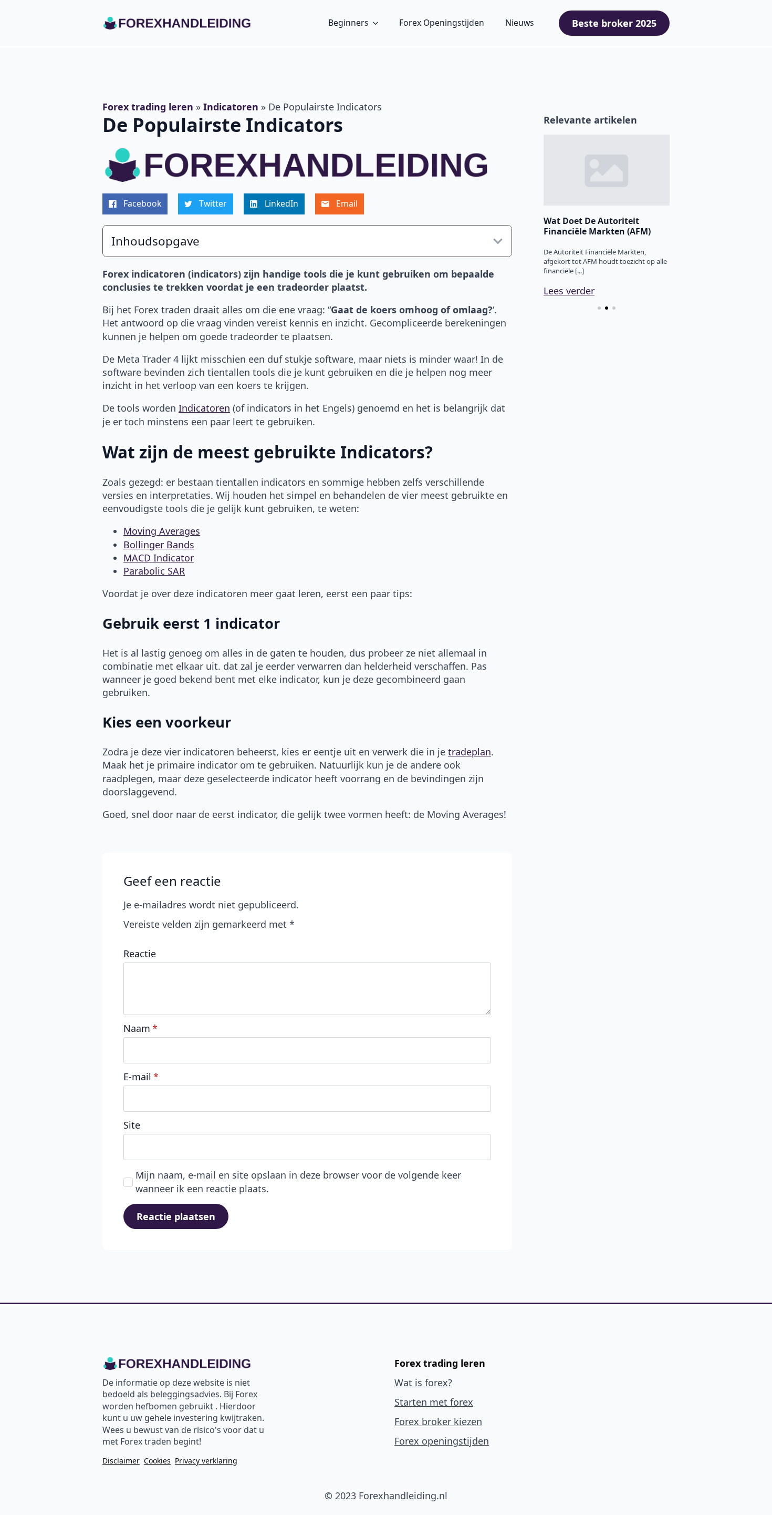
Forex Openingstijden (441, 22)
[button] (599, 308)
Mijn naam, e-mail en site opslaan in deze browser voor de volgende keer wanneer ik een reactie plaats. (298, 1181)
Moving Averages (161, 531)
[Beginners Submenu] (375, 23)
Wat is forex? (423, 1382)
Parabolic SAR (154, 571)
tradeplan (469, 751)
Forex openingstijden (441, 1441)
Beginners (348, 22)
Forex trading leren (147, 106)
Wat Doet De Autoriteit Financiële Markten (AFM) (597, 226)
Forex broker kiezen (438, 1421)
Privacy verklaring (206, 1461)
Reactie (139, 953)
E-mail (141, 1076)
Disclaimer (121, 1461)
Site (131, 1125)
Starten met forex (433, 1402)
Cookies (157, 1461)
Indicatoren (230, 106)
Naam (140, 1028)
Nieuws (519, 22)
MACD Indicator (158, 557)
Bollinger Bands (158, 544)
